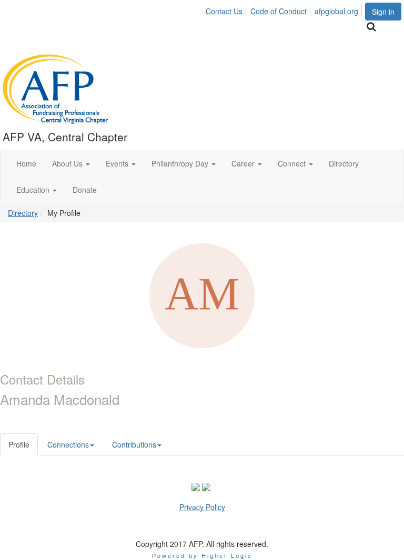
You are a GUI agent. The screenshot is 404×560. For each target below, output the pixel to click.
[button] (71, 163)
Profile (18, 444)
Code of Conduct (278, 11)
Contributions (134, 444)
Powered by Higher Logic (202, 555)
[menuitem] (227, 9)
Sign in (383, 11)
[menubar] (285, 9)
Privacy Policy (202, 507)
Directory (23, 213)
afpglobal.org (336, 11)
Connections (68, 444)
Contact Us (224, 11)
